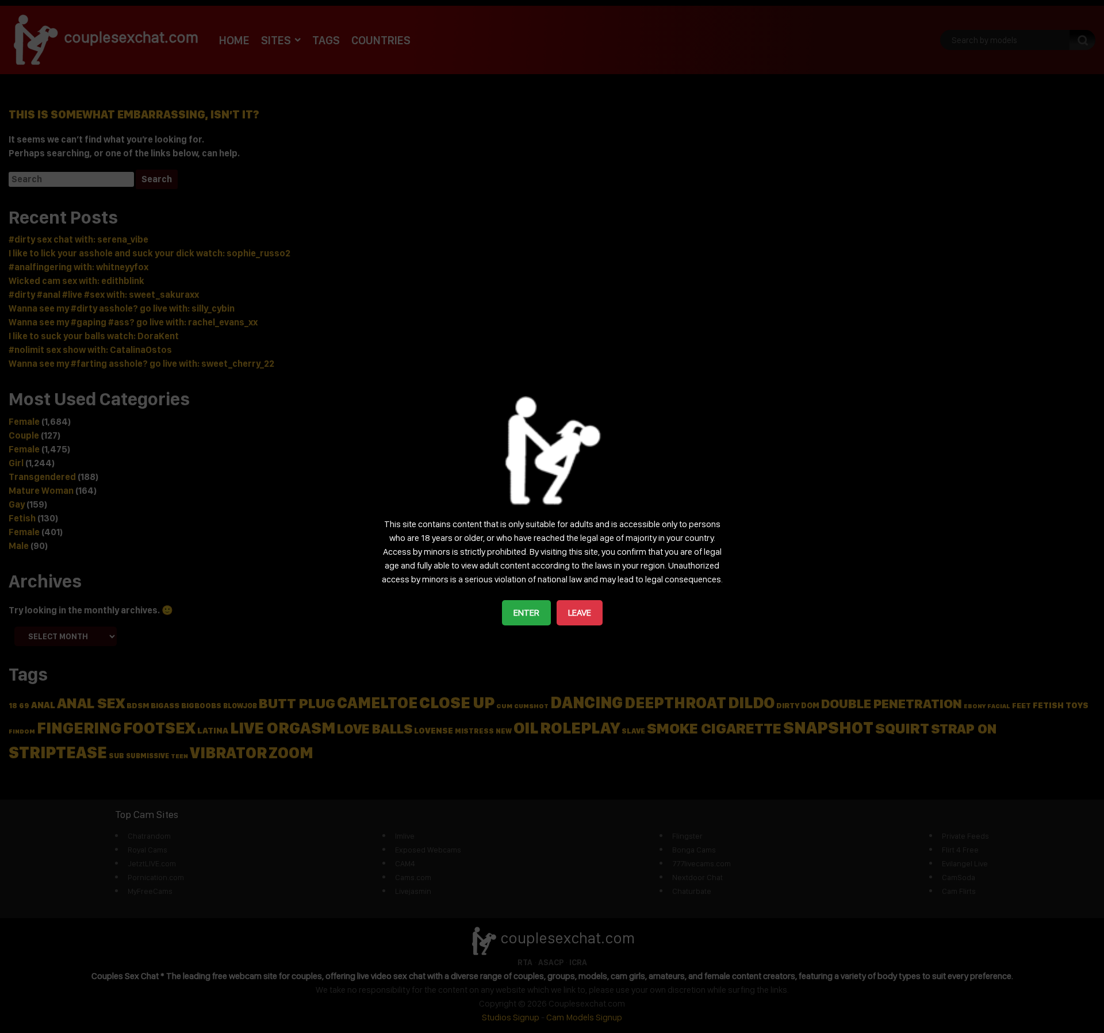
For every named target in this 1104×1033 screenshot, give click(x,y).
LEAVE (579, 612)
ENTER (526, 612)
